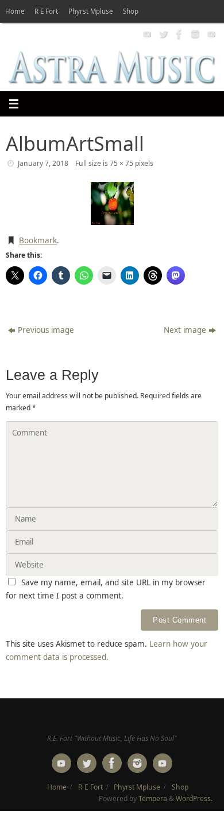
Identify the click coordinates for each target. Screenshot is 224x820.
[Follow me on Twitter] (162, 34)
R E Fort (46, 11)
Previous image (46, 330)
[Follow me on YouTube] (146, 34)
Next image (185, 330)
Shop (130, 11)
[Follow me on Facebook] (178, 34)
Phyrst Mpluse (90, 11)
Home (14, 11)
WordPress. (194, 798)
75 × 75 (121, 163)
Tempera (152, 798)
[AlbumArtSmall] (112, 203)
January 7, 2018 (43, 163)
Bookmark (38, 240)
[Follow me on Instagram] (194, 34)
